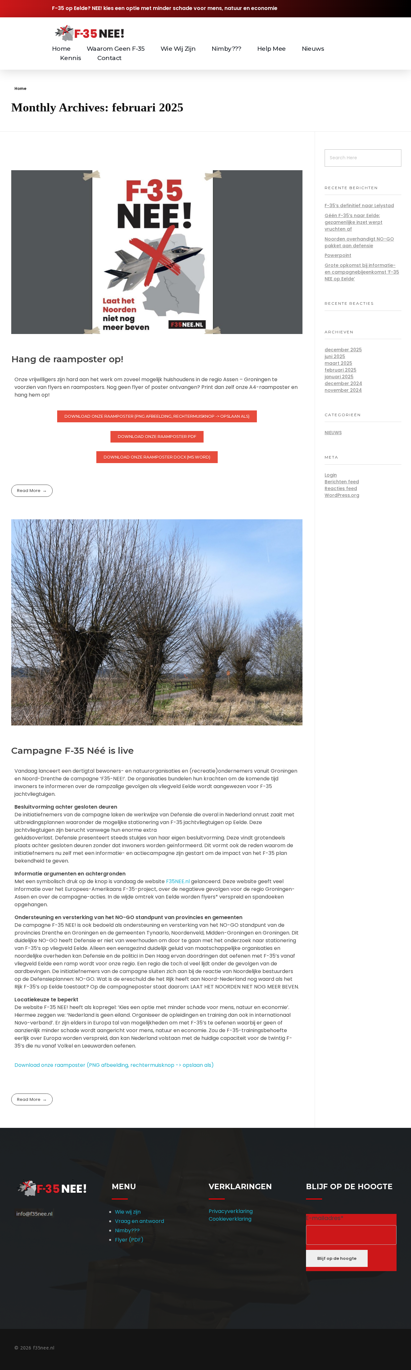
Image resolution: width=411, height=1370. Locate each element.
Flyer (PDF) (129, 1239)
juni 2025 (335, 356)
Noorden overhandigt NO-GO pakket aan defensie (359, 242)
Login (331, 475)
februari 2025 (340, 370)
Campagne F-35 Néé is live (72, 750)
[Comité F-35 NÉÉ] (88, 33)
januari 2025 (339, 376)
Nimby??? (127, 1230)
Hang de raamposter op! (67, 359)
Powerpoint (338, 255)
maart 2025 (338, 363)
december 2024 (343, 383)
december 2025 (343, 350)
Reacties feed (341, 488)
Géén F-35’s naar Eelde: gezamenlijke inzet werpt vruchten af (353, 222)
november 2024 (343, 390)
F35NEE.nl (178, 881)
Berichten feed (342, 482)
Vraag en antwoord (139, 1221)
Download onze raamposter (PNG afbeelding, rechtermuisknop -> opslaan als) (114, 1065)
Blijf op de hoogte (336, 1258)
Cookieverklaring (230, 1219)
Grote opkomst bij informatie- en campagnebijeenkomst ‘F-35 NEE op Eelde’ (362, 272)
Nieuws (333, 432)
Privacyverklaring (231, 1211)
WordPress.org (342, 495)
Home (20, 88)
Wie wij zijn (128, 1212)
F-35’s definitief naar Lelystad (359, 205)
